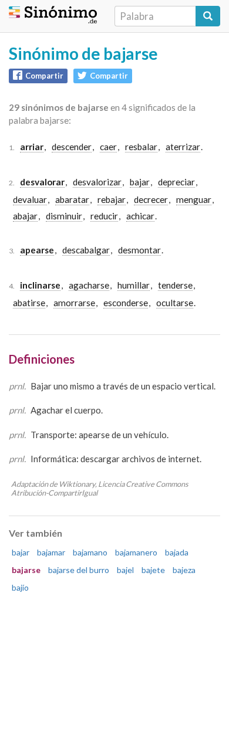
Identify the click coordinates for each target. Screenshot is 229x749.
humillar (133, 285)
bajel (125, 570)
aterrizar (183, 146)
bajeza (184, 570)
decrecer (151, 199)
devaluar (30, 199)
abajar (25, 216)
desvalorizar (97, 182)
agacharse (89, 285)
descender (72, 146)
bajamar (51, 552)
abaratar (72, 199)
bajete (153, 570)
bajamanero (136, 552)
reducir (104, 216)
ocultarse (174, 302)
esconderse (125, 302)
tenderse (175, 285)
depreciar (176, 182)
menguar (193, 199)
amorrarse (74, 302)
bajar (140, 182)
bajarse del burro (78, 570)
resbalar (141, 146)
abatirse (29, 302)
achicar (140, 216)
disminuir (64, 216)
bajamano (90, 552)
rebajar (111, 199)
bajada (176, 552)
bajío (20, 587)
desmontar (139, 250)
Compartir (44, 75)
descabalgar (86, 250)
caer (108, 146)
